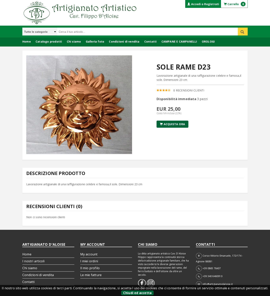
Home (26, 41)
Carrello (235, 4)
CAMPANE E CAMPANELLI (179, 41)
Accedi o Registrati (204, 4)
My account (89, 254)
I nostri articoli (33, 261)
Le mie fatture (91, 275)
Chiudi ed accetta (137, 293)
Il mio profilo (90, 268)
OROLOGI (208, 41)
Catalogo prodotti (49, 41)
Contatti (150, 41)
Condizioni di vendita (124, 41)
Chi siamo (74, 41)
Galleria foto (95, 41)
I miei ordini (89, 261)
